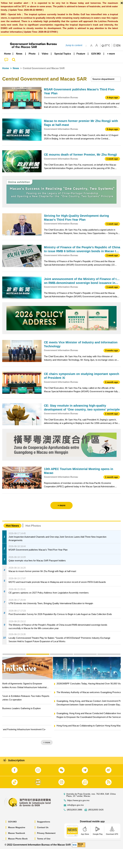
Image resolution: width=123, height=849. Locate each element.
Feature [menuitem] (80, 53)
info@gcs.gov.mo (75, 805)
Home (5, 68)
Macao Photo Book (18, 838)
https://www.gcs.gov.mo (78, 800)
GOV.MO (12, 821)
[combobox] (106, 79)
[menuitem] (19, 54)
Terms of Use (43, 838)
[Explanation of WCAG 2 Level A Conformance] (78, 844)
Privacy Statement (46, 833)
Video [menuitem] (45, 53)
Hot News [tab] (12, 525)
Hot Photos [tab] (33, 525)
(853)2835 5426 (96, 810)
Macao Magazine (16, 827)
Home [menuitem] (7, 53)
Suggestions (43, 821)
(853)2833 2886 (74, 810)
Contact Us (42, 827)
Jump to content (73, 45)
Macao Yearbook (16, 833)
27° (107, 45)
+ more (114, 735)
